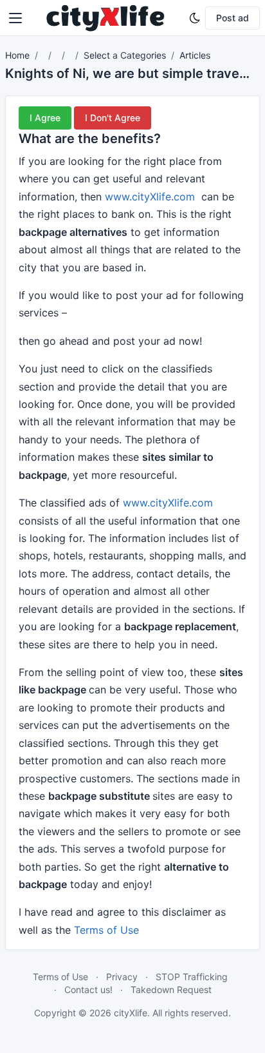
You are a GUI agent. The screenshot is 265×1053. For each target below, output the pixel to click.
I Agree (45, 117)
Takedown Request (171, 989)
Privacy (122, 976)
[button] (15, 18)
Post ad (232, 17)
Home (17, 55)
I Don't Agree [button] (112, 117)
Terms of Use (106, 929)
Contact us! (88, 989)
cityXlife (130, 1012)
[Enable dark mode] (194, 18)
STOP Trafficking (192, 976)
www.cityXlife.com (150, 196)
